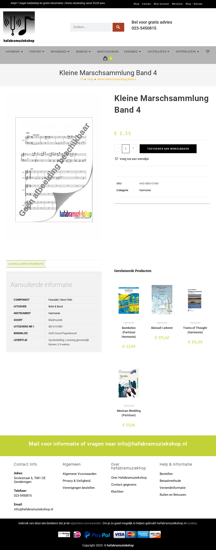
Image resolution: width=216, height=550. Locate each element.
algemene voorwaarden (85, 523)
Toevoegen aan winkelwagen (168, 148)
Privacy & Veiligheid (76, 481)
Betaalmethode (170, 481)
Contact (146, 4)
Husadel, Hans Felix (60, 299)
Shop (136, 4)
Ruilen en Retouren (173, 495)
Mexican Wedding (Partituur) (129, 413)
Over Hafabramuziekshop (129, 478)
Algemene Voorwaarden (79, 474)
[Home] (81, 79)
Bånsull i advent (162, 328)
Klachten (117, 491)
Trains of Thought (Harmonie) (195, 330)
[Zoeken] (118, 27)
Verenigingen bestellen (79, 488)
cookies (192, 523)
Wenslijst (177, 4)
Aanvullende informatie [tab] (26, 263)
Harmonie (145, 190)
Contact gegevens (123, 484)
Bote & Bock (56, 306)
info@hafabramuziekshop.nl (152, 444)
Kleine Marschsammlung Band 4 (116, 79)
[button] (131, 159)
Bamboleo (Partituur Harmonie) (129, 332)
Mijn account (161, 4)
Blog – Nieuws (194, 4)
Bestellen (166, 474)
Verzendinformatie (173, 488)
